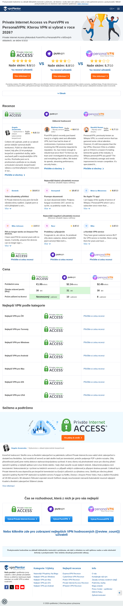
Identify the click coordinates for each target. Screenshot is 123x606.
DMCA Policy (97, 592)
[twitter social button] (12, 587)
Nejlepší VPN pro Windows (44, 577)
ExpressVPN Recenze (72, 574)
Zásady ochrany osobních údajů (104, 580)
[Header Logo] (12, 9)
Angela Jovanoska (16, 128)
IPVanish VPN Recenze (72, 586)
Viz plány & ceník (72, 438)
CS (111, 9)
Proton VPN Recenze (71, 580)
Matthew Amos (57, 127)
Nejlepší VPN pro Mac (42, 580)
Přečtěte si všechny (14, 175)
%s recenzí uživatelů (21, 70)
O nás (94, 574)
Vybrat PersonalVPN (100, 519)
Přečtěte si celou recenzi (22, 260)
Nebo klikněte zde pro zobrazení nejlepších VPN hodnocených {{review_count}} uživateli (61, 533)
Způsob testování (98, 595)
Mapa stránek (97, 586)
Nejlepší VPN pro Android (44, 586)
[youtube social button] (22, 587)
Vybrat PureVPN (60, 519)
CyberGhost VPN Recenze (73, 577)
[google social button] (17, 587)
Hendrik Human (97, 127)
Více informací (21, 76)
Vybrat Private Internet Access (21, 519)
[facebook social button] (6, 587)
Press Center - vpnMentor (102, 589)
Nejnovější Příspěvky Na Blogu (46, 574)
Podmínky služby (99, 583)
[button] (4, 601)
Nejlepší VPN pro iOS (42, 583)
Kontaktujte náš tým (100, 577)
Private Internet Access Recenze (76, 583)
